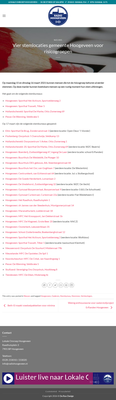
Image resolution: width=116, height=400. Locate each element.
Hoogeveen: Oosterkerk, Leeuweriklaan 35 (27, 226)
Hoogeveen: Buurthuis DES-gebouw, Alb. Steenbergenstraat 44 (38, 162)
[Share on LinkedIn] (71, 285)
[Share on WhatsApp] (44, 285)
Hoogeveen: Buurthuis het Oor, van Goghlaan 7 (29, 168)
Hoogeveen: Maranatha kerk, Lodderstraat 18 (29, 210)
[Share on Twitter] (55, 285)
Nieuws (58, 40)
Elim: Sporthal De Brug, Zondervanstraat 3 (27, 130)
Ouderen (55, 296)
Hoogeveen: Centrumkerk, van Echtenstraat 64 (29, 173)
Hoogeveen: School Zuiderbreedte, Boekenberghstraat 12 (35, 232)
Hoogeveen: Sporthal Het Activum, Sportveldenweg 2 (33, 100)
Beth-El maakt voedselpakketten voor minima (31, 305)
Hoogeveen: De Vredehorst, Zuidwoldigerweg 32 (30, 184)
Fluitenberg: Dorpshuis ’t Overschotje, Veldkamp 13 (32, 136)
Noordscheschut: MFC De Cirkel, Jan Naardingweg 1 (32, 258)
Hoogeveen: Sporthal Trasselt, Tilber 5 (25, 106)
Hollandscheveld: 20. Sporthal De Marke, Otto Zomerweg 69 (36, 146)
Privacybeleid (65, 391)
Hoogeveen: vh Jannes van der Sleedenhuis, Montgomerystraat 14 (39, 205)
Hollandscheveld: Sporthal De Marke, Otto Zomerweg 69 (34, 111)
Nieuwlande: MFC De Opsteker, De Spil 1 (26, 253)
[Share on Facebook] (49, 285)
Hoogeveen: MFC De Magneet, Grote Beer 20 (29, 221)
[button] (4, 15)
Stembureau (65, 296)
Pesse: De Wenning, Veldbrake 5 (22, 116)
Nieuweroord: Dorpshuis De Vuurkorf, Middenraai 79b (33, 248)
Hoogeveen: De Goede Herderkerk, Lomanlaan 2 (30, 178)
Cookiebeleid (51, 391)
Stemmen (76, 296)
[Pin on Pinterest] (66, 285)
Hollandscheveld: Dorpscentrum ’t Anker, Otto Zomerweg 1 (36, 141)
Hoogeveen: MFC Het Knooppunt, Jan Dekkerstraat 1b (34, 216)
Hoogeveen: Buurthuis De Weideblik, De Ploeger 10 (32, 157)
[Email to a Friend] (60, 285)
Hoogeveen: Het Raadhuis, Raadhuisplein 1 (27, 200)
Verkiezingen (86, 296)
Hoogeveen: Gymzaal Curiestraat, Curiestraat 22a (31, 194)
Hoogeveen (46, 296)
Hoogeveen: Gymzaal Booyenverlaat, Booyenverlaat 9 (33, 189)
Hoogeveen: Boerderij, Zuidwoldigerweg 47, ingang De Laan (36, 152)
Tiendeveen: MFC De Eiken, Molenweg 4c (26, 274)
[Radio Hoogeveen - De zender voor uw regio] (58, 15)
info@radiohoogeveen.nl (15, 363)
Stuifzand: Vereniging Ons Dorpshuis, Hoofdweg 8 (31, 269)
